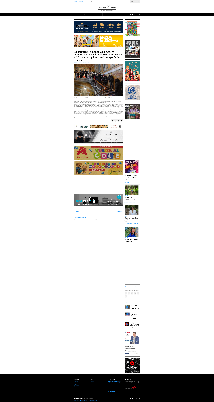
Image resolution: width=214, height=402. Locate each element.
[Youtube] (135, 293)
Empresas (85, 14)
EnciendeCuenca (86, 62)
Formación (106, 14)
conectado (85, 219)
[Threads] (138, 293)
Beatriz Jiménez (135, 223)
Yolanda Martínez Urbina (129, 244)
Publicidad (81, 1)
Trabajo (91, 14)
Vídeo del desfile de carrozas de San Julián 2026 (135, 307)
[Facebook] (126, 293)
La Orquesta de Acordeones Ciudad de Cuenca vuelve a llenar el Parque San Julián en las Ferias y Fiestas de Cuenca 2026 (115, 383)
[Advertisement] (99, 184)
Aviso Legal (76, 400)
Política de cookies (83, 400)
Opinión (75, 1)
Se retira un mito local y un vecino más (131, 177)
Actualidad (78, 14)
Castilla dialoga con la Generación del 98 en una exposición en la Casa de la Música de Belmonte (115, 390)
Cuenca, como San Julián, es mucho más (131, 220)
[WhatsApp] (126, 296)
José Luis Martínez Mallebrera (130, 202)
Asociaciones (98, 14)
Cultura (112, 14)
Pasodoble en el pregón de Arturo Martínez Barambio (135, 316)
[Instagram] (132, 293)
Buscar (138, 1)
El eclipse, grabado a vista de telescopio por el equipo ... (134, 324)
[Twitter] (129, 293)
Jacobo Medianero (128, 182)
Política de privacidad (93, 400)
